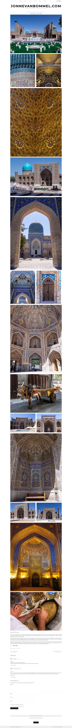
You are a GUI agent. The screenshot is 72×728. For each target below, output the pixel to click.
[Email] (59, 1)
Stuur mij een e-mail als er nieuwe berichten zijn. (17, 706)
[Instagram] (56, 1)
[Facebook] (58, 1)
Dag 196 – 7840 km (57, 652)
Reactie (11, 684)
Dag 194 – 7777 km (14, 652)
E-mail (11, 697)
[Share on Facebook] (13, 645)
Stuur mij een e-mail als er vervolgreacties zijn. (17, 704)
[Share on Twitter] (15, 645)
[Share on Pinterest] (16, 645)
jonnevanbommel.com (36, 6)
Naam (11, 693)
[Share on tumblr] (17, 645)
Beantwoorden (13, 665)
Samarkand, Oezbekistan (15, 648)
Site (11, 700)
